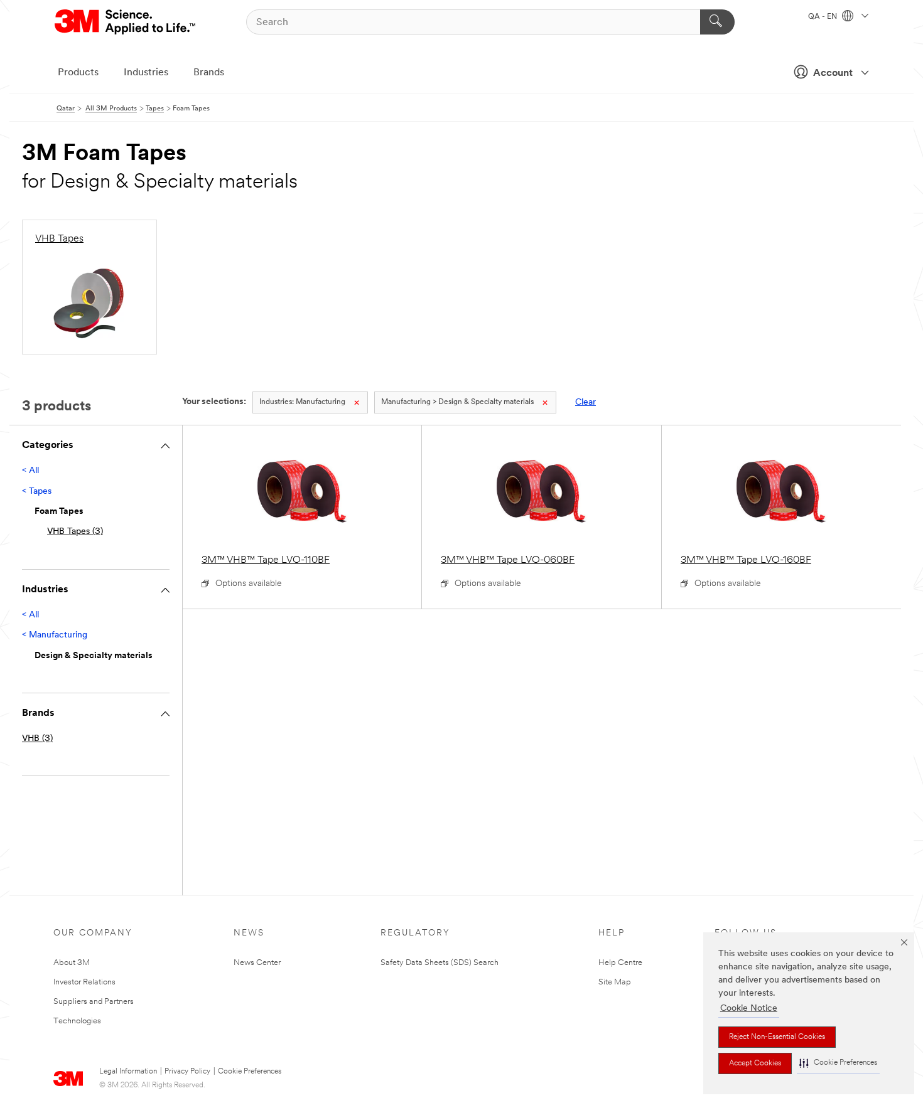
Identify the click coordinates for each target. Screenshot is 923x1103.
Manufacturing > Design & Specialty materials (457, 402)
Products (78, 73)
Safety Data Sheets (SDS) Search (440, 963)
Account (833, 73)
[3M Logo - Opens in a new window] (126, 22)
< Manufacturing (54, 635)
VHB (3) (37, 738)
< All (30, 471)
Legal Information (128, 1071)
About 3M (71, 963)
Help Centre (620, 963)
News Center (257, 963)
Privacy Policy (187, 1071)
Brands (208, 73)
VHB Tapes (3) (75, 531)
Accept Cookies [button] (755, 1063)
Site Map (614, 982)
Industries (146, 73)
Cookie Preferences (249, 1071)
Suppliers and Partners (93, 1002)
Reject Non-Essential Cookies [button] (777, 1037)
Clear (585, 402)
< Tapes (36, 491)
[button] (838, 1063)
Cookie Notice (748, 1008)
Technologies (77, 1021)
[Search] (717, 22)
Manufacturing (302, 402)
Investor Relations (84, 982)
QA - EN (823, 17)
